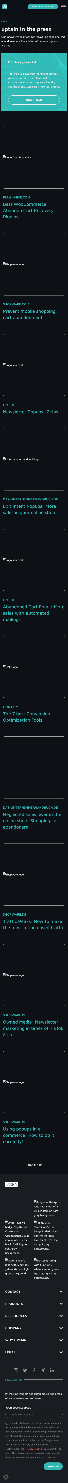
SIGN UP (53, 1466)
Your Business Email (18, 1407)
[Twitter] (25, 1370)
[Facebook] (34, 1370)
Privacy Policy (32, 1448)
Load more (34, 1164)
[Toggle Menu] (63, 6)
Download (34, 99)
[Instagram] (16, 1370)
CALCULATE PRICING (42, 6)
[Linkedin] (52, 1370)
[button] (6, 1477)
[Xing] (43, 1370)
